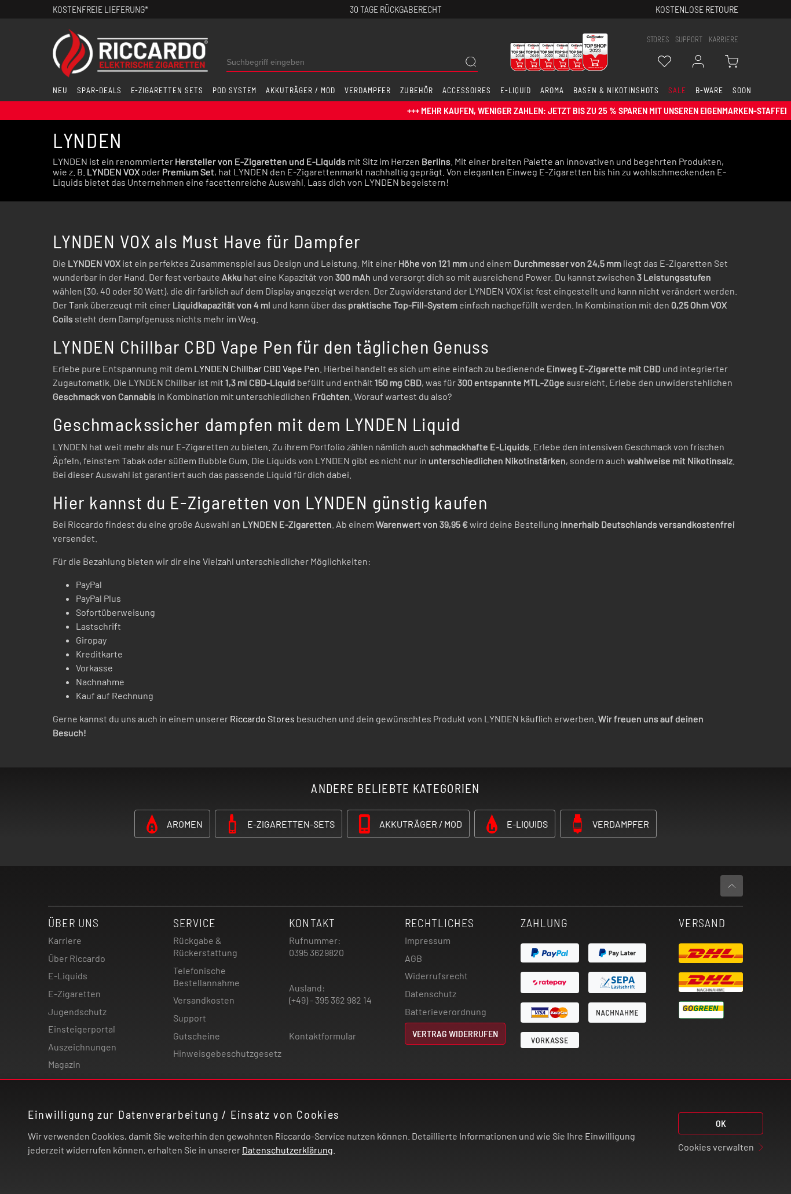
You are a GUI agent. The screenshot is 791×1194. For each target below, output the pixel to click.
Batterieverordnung (445, 1011)
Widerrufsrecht (436, 975)
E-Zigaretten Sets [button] (167, 90)
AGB (413, 958)
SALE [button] (677, 90)
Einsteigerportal (81, 1028)
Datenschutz (430, 993)
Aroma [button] (552, 90)
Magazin (64, 1064)
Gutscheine (196, 1035)
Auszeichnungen (82, 1046)
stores (658, 39)
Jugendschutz (77, 1011)
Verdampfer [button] (368, 90)
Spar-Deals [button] (99, 90)
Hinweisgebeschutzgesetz (227, 1053)
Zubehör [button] (416, 90)
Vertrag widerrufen (455, 1033)
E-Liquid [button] (516, 90)
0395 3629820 (316, 952)
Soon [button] (742, 90)
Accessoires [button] (466, 90)
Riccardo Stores (262, 718)
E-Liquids (67, 975)
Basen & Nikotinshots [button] (616, 90)
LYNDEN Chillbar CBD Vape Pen (257, 368)
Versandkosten (204, 999)
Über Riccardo (76, 958)
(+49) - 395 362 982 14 (330, 999)
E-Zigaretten (74, 993)
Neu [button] (60, 90)
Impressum (428, 940)
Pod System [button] (235, 90)
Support (189, 1017)
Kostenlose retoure (696, 8)
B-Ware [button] (709, 90)
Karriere (723, 39)
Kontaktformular (322, 1035)
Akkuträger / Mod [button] (300, 90)
